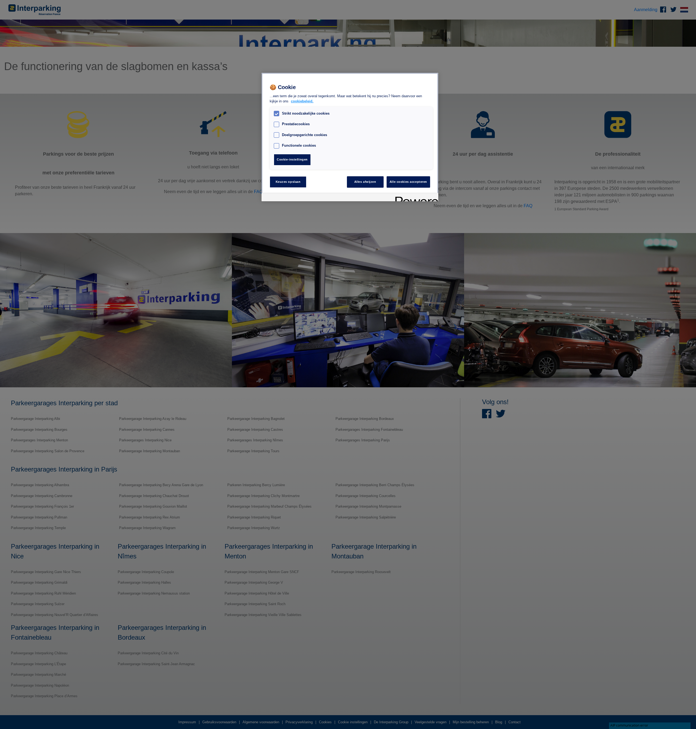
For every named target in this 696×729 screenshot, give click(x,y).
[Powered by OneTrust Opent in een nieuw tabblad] (415, 197)
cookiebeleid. (302, 101)
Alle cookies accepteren (408, 181)
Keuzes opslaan (288, 181)
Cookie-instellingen (292, 159)
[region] (350, 137)
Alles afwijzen (365, 181)
